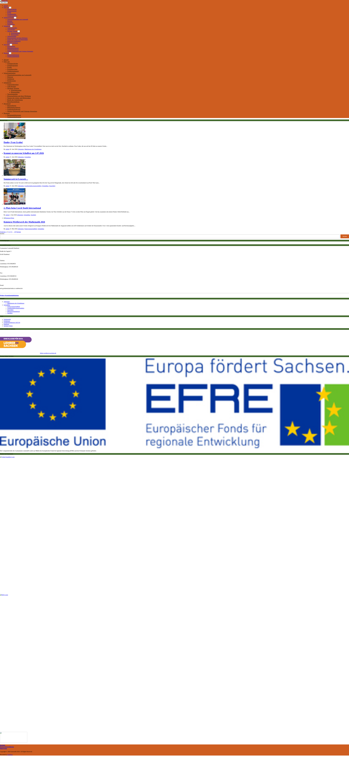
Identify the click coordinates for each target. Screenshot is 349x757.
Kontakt (2, 745)
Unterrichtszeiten (12, 28)
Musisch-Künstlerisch (13, 311)
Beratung (6, 53)
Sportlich (33, 215)
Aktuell (6, 6)
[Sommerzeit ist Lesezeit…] (14, 175)
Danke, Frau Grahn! (13, 142)
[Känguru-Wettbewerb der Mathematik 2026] (9, 218)
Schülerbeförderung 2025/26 (12, 322)
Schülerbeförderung (13, 49)
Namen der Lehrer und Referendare (17, 39)
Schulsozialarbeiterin (13, 56)
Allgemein (21, 149)
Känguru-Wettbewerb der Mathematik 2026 (24, 222)
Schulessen (7, 321)
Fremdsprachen (11, 14)
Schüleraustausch (12, 16)
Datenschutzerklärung (7, 747)
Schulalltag (27, 157)
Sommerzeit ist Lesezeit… (16, 179)
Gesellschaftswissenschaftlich (32, 186)
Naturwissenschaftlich (30, 229)
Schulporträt (7, 319)
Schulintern (7, 26)
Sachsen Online (8, 326)
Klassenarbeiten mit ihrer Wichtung (17, 38)
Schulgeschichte (12, 9)
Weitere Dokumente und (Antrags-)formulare (20, 51)
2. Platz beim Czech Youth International (22, 208)
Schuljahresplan (15, 33)
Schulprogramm (11, 11)
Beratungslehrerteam (13, 55)
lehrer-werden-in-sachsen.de (48, 353)
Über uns (6, 7)
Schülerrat (10, 22)
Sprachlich (52, 186)
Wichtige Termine (12, 31)
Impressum (3, 748)
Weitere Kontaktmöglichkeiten (9, 295)
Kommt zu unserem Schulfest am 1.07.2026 (24, 153)
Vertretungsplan (11, 36)
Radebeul (6, 324)
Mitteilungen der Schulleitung (32, 149)
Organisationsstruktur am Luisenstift (17, 19)
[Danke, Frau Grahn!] (14, 138)
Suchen (2, 233)
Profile (9, 12)
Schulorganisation (9, 17)
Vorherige (3, 232)
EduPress (10, 754)
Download (7, 44)
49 (15, 232)
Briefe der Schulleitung (14, 41)
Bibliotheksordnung (13, 48)
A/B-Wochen (11, 29)
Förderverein (11, 24)
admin (7, 149)
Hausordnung (11, 46)
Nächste (18, 232)
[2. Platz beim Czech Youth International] (14, 204)
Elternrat (9, 21)
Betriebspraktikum (12, 43)
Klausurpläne (15, 34)
